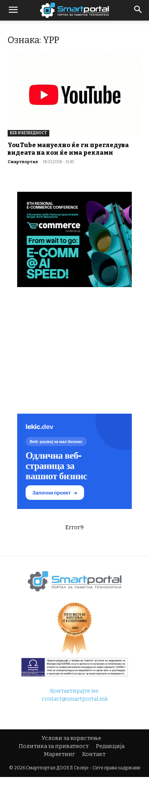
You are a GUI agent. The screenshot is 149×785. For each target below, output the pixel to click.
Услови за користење (71, 738)
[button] (138, 10)
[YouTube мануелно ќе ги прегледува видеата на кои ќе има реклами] (74, 94)
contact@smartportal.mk (75, 699)
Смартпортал (23, 161)
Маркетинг (59, 754)
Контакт (93, 754)
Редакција (110, 746)
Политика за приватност (54, 746)
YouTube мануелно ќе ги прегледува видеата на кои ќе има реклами (68, 148)
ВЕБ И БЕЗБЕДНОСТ (28, 133)
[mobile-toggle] (13, 10)
